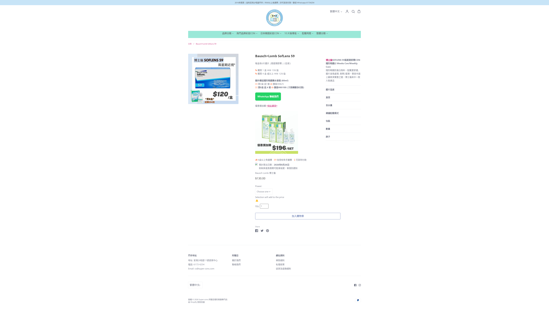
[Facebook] (354, 284)
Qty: (257, 206)
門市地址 (192, 255)
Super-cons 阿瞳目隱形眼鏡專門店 (213, 299)
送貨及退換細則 (283, 268)
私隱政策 (280, 264)
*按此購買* (271, 105)
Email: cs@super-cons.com (201, 268)
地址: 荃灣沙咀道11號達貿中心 (203, 260)
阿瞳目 (235, 255)
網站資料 (280, 255)
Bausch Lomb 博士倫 (265, 173)
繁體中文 (335, 11)
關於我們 (236, 260)
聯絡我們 (236, 264)
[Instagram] (358, 284)
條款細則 (280, 260)
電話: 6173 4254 (196, 264)
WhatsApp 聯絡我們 (268, 96)
